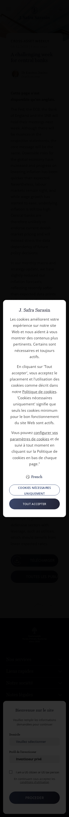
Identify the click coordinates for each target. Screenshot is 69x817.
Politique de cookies (39, 391)
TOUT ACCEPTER (34, 504)
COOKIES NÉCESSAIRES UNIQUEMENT (34, 490)
